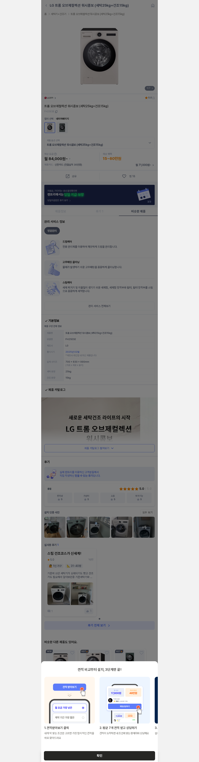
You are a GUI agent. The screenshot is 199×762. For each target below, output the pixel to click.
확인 (99, 756)
